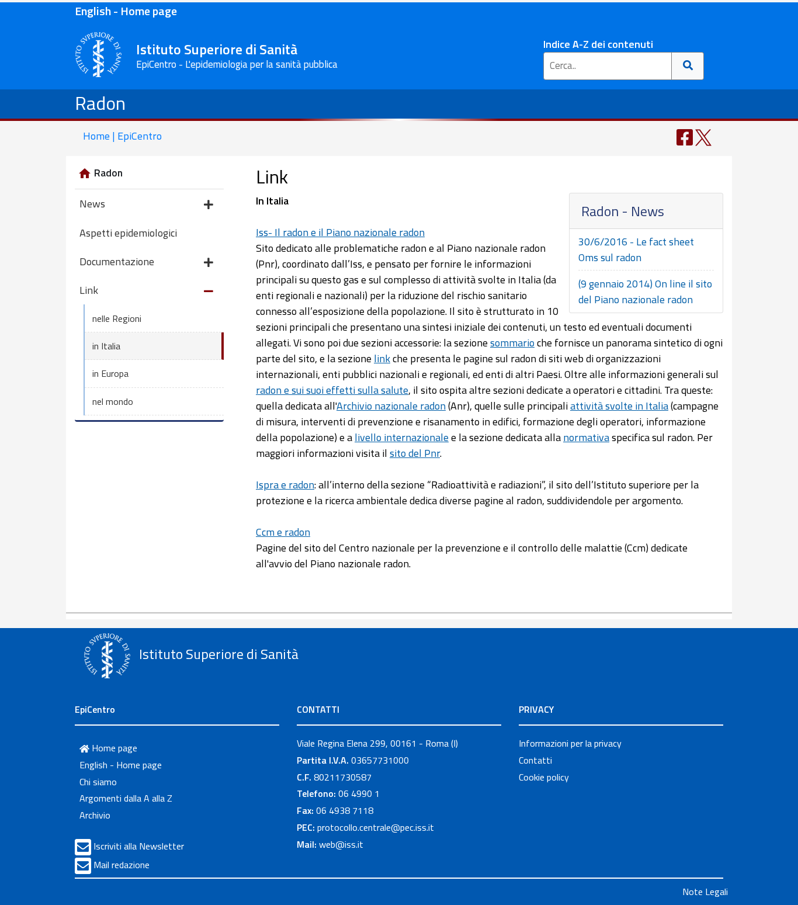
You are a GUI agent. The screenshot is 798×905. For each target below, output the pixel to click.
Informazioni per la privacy (570, 743)
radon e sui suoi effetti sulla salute (332, 390)
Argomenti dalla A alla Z (125, 798)
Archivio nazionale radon (391, 406)
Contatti (535, 760)
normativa (586, 437)
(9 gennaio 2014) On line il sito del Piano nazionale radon (645, 291)
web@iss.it (341, 844)
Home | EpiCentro (122, 136)
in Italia (106, 346)
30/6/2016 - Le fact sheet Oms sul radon (636, 249)
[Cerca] (688, 66)
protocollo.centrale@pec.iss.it (375, 827)
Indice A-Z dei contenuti (598, 44)
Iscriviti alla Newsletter (138, 846)
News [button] (92, 203)
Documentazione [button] (116, 261)
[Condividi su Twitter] (703, 136)
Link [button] (88, 290)
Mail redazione (121, 865)
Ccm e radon (283, 532)
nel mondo (112, 401)
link (382, 358)
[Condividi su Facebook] (684, 136)
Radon (100, 103)
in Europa (110, 373)
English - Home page (126, 11)
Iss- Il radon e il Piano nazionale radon (340, 232)
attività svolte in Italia (619, 406)
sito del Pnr (415, 453)
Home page (113, 748)
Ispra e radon (285, 485)
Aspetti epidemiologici (128, 233)
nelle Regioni (116, 318)
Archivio (94, 815)
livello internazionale (402, 437)
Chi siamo (98, 782)
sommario (512, 343)
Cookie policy (544, 777)
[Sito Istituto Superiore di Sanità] (107, 656)
